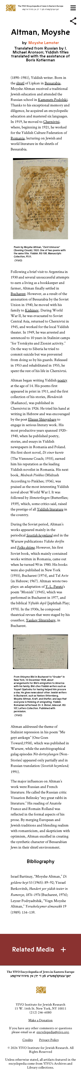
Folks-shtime (26, 548)
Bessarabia (52, 83)
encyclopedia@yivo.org (53, 1032)
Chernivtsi (51, 121)
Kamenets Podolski (52, 99)
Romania (18, 138)
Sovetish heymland (39, 536)
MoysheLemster (43, 42)
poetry (62, 380)
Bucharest (18, 293)
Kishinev (32, 310)
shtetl (20, 83)
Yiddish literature (50, 509)
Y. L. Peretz (54, 586)
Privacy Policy (49, 1039)
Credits (27, 1039)
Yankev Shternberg (40, 620)
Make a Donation (40, 1020)
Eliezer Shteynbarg (42, 419)
